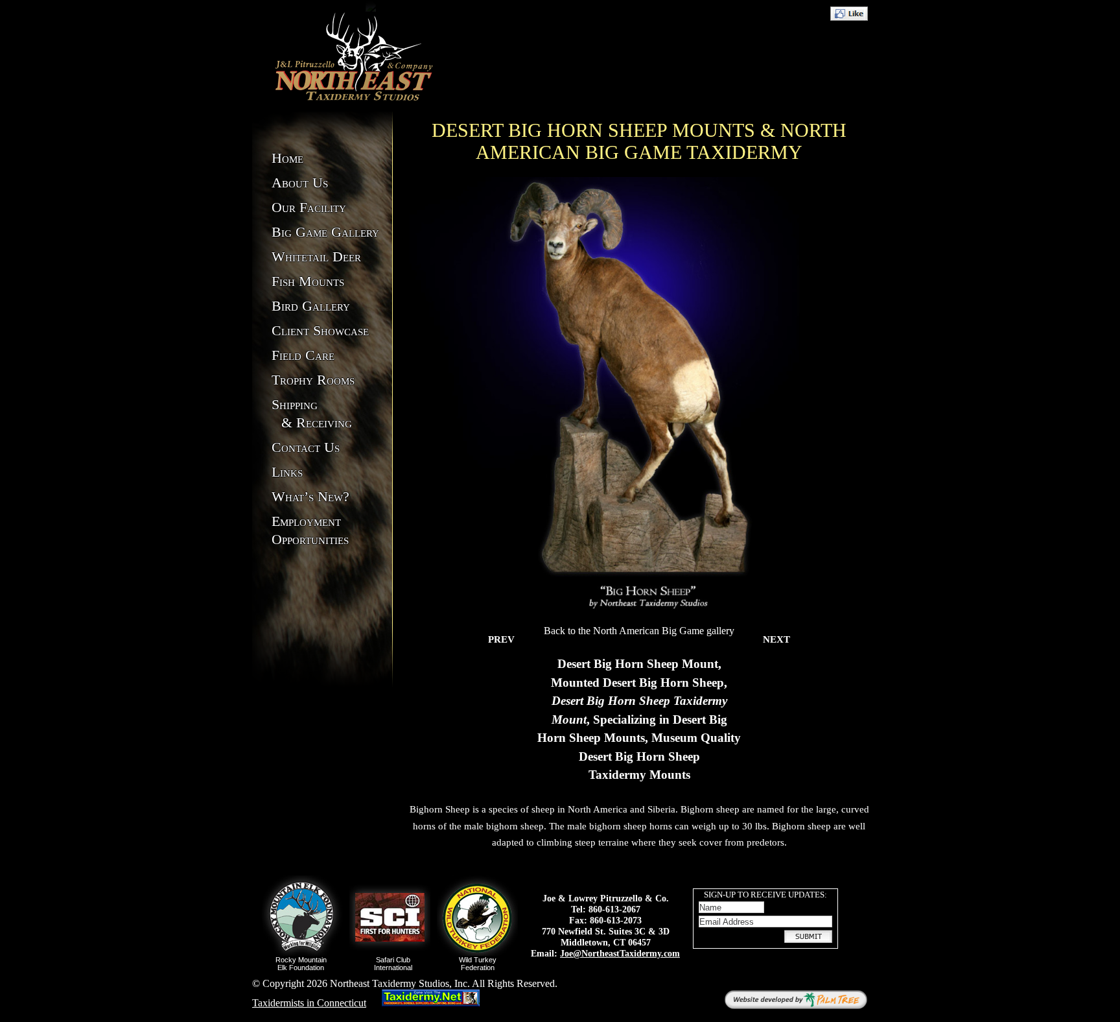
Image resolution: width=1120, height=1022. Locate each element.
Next (776, 639)
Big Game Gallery (325, 232)
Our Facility (309, 207)
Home (287, 158)
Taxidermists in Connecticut (309, 1002)
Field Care (303, 355)
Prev (501, 639)
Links (287, 472)
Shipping (312, 413)
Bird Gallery (311, 306)
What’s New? (310, 496)
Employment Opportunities (310, 530)
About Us (300, 182)
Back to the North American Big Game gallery (639, 630)
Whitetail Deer (316, 256)
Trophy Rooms (313, 380)
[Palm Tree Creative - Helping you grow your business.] (796, 1000)
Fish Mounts (308, 281)
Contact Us (306, 447)
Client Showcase (320, 330)
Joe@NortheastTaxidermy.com (620, 953)
